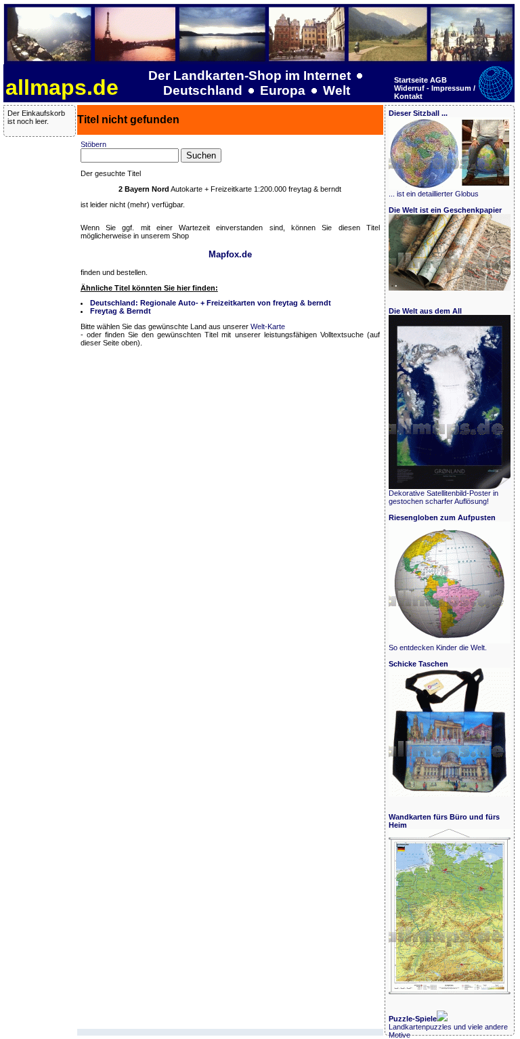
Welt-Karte (268, 326)
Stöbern (93, 144)
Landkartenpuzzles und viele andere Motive (448, 1027)
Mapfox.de (230, 254)
